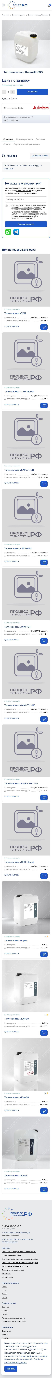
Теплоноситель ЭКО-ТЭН (17, 626)
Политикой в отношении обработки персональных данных (28, 206)
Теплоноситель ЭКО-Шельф (19, 862)
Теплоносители (7, 1277)
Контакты (5, 1335)
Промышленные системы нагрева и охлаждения (20, 1263)
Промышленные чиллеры (11, 1255)
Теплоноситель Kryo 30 (16, 1097)
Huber (4, 1290)
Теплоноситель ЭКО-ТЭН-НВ (19, 705)
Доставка (5, 1307)
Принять (10, 1368)
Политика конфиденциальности (13, 1318)
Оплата (4, 1311)
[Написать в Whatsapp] (8, 232)
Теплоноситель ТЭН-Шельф (19, 391)
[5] (26, 907)
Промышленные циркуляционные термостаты (19, 1252)
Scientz (4, 1287)
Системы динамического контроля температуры (20, 1259)
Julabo (4, 1294)
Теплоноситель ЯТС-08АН (18, 548)
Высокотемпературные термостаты (15, 1266)
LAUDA (4, 1298)
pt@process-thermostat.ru (11, 1235)
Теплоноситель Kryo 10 (16, 940)
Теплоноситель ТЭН (15, 313)
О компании (6, 1331)
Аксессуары (6, 1274)
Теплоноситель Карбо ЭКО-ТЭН (21, 783)
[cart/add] (44, 327)
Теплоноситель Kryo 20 (16, 1018)
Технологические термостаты (13, 1270)
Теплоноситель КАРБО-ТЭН (19, 470)
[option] (26, 44)
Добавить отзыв (40, 155)
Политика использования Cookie (14, 1322)
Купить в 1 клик (9, 98)
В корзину (32, 91)
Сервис (4, 1314)
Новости (5, 1338)
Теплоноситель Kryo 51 (16, 1175)
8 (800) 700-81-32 (23, 191)
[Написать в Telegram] (16, 232)
